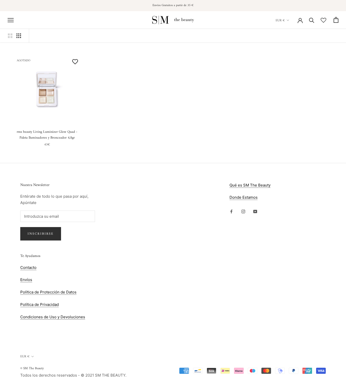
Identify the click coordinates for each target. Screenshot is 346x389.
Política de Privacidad (39, 304)
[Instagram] (243, 211)
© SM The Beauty (32, 368)
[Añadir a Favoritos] (75, 62)
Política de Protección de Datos (48, 292)
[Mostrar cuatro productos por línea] (18, 35)
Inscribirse (41, 234)
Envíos (26, 279)
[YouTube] (255, 211)
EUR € (280, 20)
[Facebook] (231, 211)
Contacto (28, 267)
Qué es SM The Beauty (250, 185)
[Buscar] (311, 20)
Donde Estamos (243, 197)
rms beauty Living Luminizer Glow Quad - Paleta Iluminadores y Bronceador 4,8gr (47, 135)
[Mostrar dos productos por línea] (10, 35)
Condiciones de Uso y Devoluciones (52, 316)
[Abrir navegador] (11, 20)
